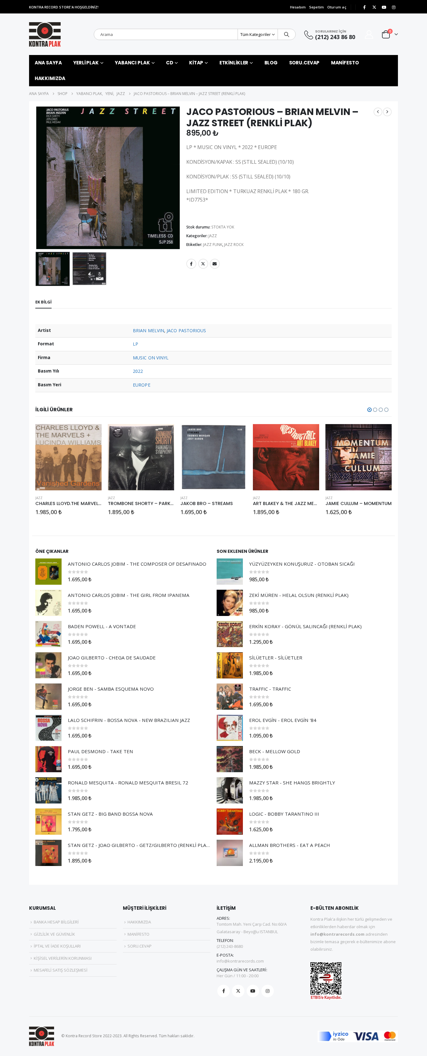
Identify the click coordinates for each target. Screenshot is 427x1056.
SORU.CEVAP (304, 62)
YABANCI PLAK (132, 62)
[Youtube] (384, 7)
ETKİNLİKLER (234, 62)
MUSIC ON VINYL (150, 358)
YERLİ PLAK (86, 62)
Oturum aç (336, 7)
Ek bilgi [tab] (43, 302)
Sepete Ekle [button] (91, 434)
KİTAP (196, 62)
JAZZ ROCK (234, 244)
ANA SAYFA (48, 62)
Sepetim (316, 7)
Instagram (267, 991)
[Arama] (286, 34)
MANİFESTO (345, 62)
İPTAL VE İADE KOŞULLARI (57, 946)
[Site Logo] (45, 34)
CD (169, 62)
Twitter (203, 264)
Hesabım (298, 7)
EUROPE (141, 385)
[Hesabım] (369, 34)
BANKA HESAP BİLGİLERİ (56, 922)
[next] (387, 112)
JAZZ (212, 235)
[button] (37, 178)
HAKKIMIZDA (50, 78)
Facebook (191, 264)
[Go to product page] (68, 457)
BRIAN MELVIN (148, 330)
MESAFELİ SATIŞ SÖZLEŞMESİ (61, 970)
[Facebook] (364, 7)
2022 (138, 371)
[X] (374, 7)
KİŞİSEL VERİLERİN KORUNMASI (63, 958)
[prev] (378, 112)
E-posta (215, 264)
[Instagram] (393, 7)
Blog (271, 62)
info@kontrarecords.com (240, 961)
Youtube (253, 991)
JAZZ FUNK (212, 244)
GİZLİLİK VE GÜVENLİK (54, 934)
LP (135, 344)
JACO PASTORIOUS (186, 330)
